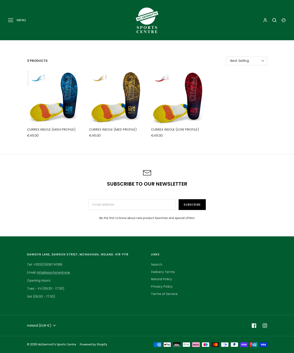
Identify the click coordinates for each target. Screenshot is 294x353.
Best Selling (239, 60)
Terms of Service (164, 294)
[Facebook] (254, 325)
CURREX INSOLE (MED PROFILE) (113, 129)
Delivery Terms (163, 272)
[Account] (265, 20)
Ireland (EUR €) (39, 325)
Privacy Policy (162, 286)
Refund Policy (161, 279)
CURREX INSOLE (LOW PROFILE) (175, 129)
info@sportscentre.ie (53, 272)
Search (156, 264)
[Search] (274, 20)
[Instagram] (264, 325)
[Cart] (283, 20)
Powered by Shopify (93, 344)
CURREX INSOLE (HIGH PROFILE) (51, 129)
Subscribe (192, 205)
